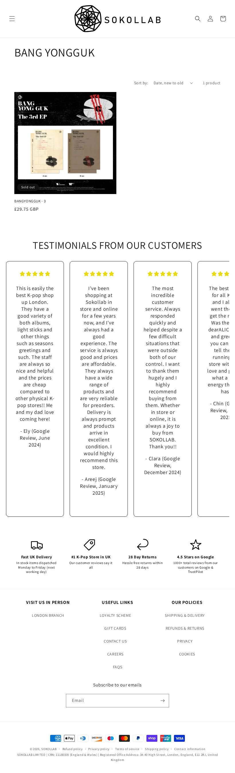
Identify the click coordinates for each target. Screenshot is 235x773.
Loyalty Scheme (115, 615)
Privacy (185, 641)
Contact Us (115, 641)
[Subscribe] (162, 700)
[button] (12, 18)
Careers (115, 654)
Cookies (187, 654)
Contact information (189, 749)
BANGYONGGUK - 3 (30, 201)
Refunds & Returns (185, 628)
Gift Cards (115, 628)
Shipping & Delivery (185, 615)
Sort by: (141, 82)
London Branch (48, 615)
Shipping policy (157, 749)
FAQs (117, 667)
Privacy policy (98, 749)
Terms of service (127, 749)
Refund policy (72, 749)
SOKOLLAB (49, 749)
